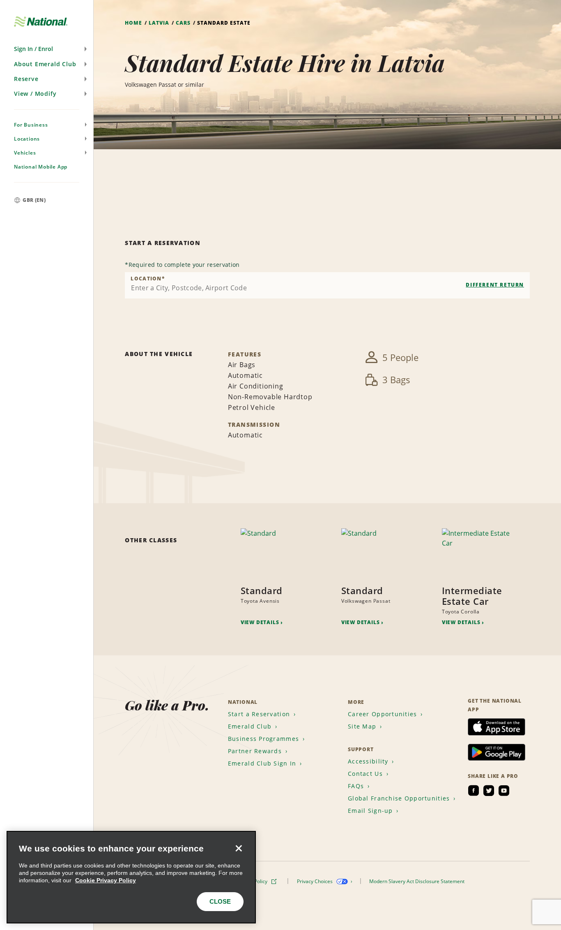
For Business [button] (31, 124)
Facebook (473, 790)
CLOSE (220, 901)
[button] (46, 49)
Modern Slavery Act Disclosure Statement (417, 881)
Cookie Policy (253, 881)
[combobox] (327, 285)
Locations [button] (27, 138)
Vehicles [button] (25, 152)
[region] (131, 877)
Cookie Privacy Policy (105, 880)
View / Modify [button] (35, 93)
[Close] (239, 848)
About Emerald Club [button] (45, 64)
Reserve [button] (26, 79)
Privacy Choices (315, 881)
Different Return (495, 284)
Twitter (488, 790)
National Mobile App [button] (40, 166)
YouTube (504, 790)
